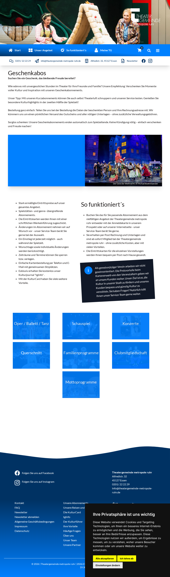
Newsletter (21, 512)
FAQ (17, 507)
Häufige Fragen (72, 530)
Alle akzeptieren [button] (105, 558)
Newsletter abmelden (27, 516)
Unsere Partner (72, 544)
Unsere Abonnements (75, 502)
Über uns (68, 535)
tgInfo (66, 516)
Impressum (21, 526)
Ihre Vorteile (70, 526)
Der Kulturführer (73, 521)
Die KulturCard (72, 512)
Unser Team (70, 540)
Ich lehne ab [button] (126, 558)
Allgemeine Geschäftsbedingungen (34, 521)
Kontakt (19, 502)
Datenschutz (22, 530)
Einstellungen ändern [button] (108, 565)
